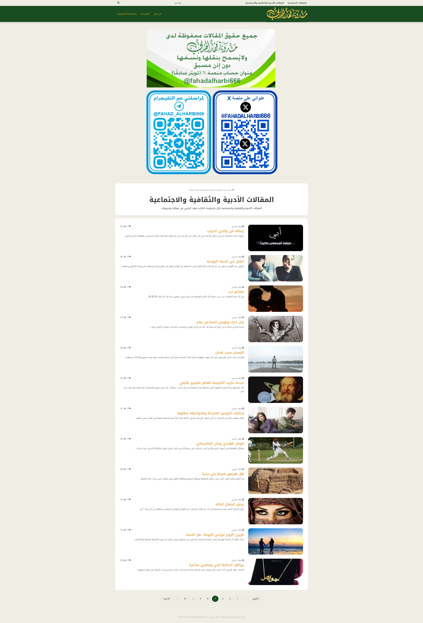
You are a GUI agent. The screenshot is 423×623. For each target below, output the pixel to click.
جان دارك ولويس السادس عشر (220, 322)
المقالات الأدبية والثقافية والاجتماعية (265, 3)
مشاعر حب (236, 292)
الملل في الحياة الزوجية (225, 261)
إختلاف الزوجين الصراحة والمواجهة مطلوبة (210, 413)
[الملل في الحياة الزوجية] (275, 268)
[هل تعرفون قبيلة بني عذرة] (275, 481)
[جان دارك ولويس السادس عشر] (275, 329)
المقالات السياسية (297, 3)
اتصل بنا (145, 14)
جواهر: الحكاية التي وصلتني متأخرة (216, 565)
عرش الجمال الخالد (229, 504)
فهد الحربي (236, 226)
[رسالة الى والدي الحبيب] (275, 238)
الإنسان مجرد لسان (229, 352)
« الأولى (256, 599)
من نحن (157, 14)
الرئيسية (228, 190)
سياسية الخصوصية (127, 14)
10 (185, 599)
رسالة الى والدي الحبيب (225, 231)
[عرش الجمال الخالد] (275, 511)
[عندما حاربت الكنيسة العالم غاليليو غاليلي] (275, 390)
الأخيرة (166, 599)
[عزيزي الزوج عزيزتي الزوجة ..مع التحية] (275, 541)
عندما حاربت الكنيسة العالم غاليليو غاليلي (211, 383)
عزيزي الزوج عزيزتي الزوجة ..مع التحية (215, 534)
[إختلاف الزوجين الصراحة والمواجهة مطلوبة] (275, 420)
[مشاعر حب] (275, 298)
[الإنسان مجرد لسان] (275, 359)
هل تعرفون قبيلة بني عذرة (223, 474)
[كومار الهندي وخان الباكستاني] (275, 450)
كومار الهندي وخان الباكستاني (220, 443)
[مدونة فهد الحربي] (287, 14)
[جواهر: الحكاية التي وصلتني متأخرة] (275, 572)
